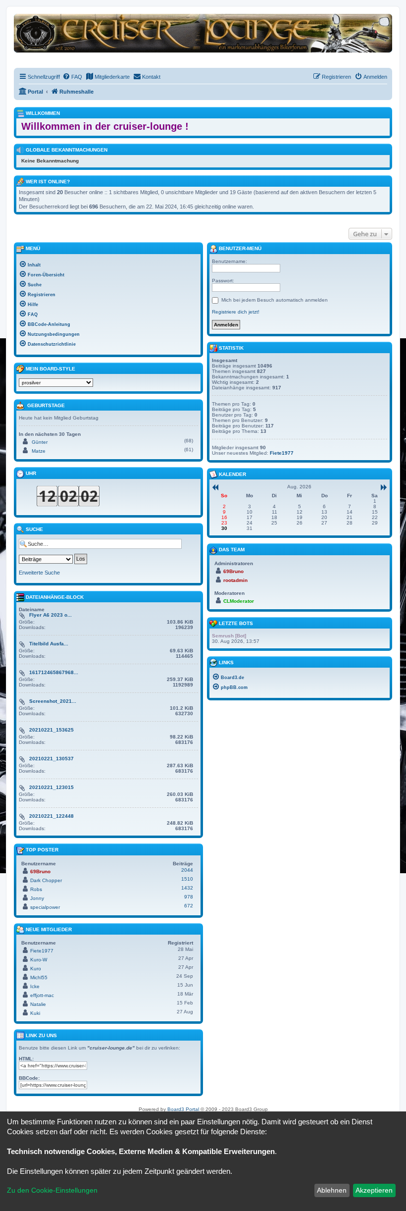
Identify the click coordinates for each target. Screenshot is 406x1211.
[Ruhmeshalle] (203, 32)
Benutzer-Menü (239, 248)
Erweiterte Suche (39, 573)
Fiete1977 (41, 950)
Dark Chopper (46, 880)
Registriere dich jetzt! (235, 312)
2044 (187, 870)
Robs (36, 889)
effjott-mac (42, 995)
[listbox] (56, 382)
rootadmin (235, 580)
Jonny (37, 898)
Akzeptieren (374, 1190)
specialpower (45, 907)
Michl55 (39, 977)
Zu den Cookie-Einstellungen (52, 1190)
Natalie (38, 1004)
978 (188, 896)
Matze (39, 451)
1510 (187, 879)
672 (188, 905)
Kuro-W (38, 959)
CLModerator (238, 601)
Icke (35, 986)
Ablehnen (332, 1190)
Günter (40, 442)
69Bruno (40, 871)
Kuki (35, 1013)
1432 (187, 888)
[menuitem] (72, 77)
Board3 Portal (183, 1109)
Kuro (35, 968)
